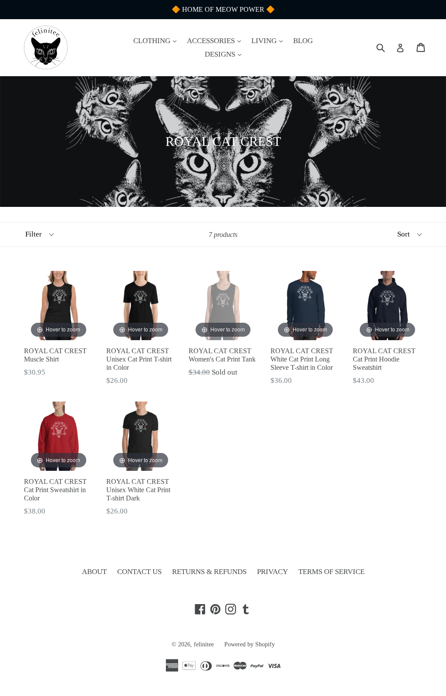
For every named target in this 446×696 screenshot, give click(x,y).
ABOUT (94, 572)
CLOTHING (157, 40)
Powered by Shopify (249, 644)
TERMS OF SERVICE (331, 572)
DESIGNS (225, 54)
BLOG (303, 41)
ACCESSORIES (216, 40)
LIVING (269, 40)
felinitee (204, 644)
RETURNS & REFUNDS (209, 572)
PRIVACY (272, 572)
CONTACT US (139, 572)
